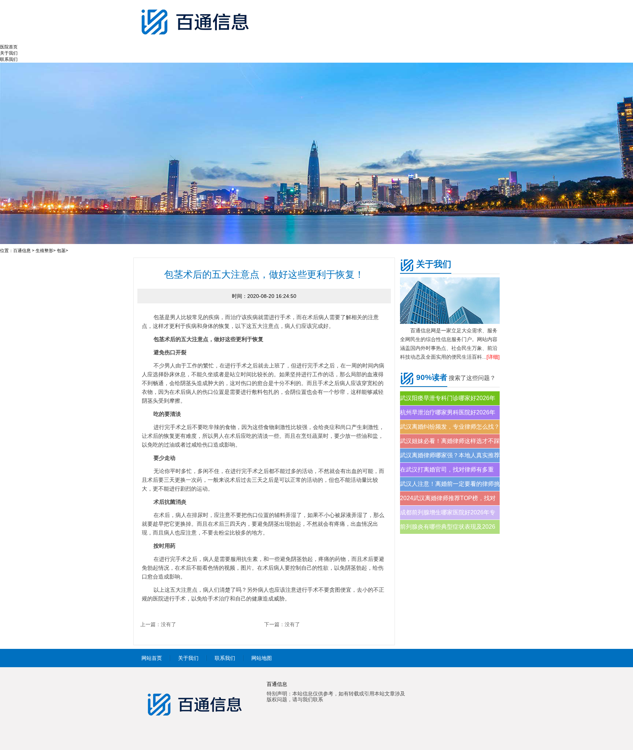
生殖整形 (44, 250)
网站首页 (151, 658)
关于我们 (9, 53)
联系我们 (9, 59)
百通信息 (22, 250)
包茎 (61, 250)
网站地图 (261, 658)
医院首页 (9, 46)
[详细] (493, 357)
